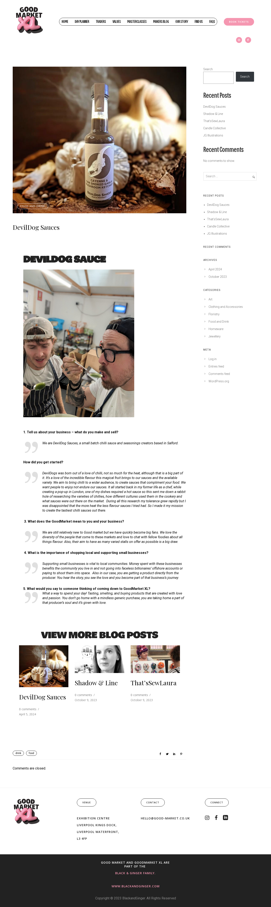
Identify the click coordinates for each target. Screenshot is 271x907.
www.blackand (125, 886)
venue (86, 802)
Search (208, 69)
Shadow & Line (96, 683)
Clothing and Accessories (226, 306)
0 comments (27, 709)
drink (18, 753)
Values (116, 22)
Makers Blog (161, 22)
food (31, 753)
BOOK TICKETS (239, 21)
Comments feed (219, 374)
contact (152, 802)
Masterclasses (137, 22)
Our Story (181, 22)
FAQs (212, 22)
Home (65, 22)
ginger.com (149, 886)
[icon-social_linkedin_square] (225, 818)
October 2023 (218, 276)
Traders (101, 22)
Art (210, 299)
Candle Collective (214, 128)
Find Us (199, 22)
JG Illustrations (213, 135)
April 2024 (215, 269)
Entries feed (216, 366)
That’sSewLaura (154, 683)
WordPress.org (219, 381)
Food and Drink (32, 206)
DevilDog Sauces (36, 227)
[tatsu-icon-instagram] (239, 40)
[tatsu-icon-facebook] (248, 40)
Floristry (214, 314)
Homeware (216, 329)
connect (216, 802)
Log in (213, 359)
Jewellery (215, 336)
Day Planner (82, 22)
